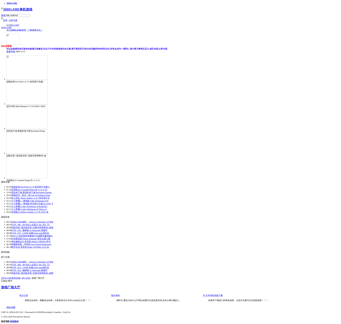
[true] (31, 15)
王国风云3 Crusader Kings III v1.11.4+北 (29, 190)
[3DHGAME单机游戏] (16, 9)
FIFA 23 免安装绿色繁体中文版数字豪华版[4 (32, 236)
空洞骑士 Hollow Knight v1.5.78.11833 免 (29, 212)
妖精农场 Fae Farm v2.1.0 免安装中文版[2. (30, 187)
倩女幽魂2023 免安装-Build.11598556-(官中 (31, 241)
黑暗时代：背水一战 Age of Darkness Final (30, 195)
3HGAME (25, 278)
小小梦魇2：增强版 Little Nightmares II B (29, 201)
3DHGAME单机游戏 (10, 278)
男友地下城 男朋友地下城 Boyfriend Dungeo (31, 192)
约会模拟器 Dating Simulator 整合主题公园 (30, 239)
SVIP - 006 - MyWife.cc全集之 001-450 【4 (30, 225)
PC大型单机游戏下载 (213, 295)
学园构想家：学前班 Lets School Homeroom (31, 244)
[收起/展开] (6, 281)
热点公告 (23, 295)
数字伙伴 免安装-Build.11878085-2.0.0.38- (30, 247)
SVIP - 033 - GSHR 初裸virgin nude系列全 (30, 233)
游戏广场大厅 (10, 287)
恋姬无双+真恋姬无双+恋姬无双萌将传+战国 (32, 227)
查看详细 (10, 51)
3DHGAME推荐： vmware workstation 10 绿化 (32, 222)
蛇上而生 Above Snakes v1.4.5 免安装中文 (30, 198)
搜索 (3, 15)
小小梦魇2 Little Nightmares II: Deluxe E (29, 209)
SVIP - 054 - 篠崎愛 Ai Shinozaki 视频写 (29, 230)
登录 (5, 20)
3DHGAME (11, 3)
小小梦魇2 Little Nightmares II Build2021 (29, 206)
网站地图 (11, 307)
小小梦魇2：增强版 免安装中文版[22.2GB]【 (32, 204)
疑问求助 (115, 295)
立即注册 (13, 20)
